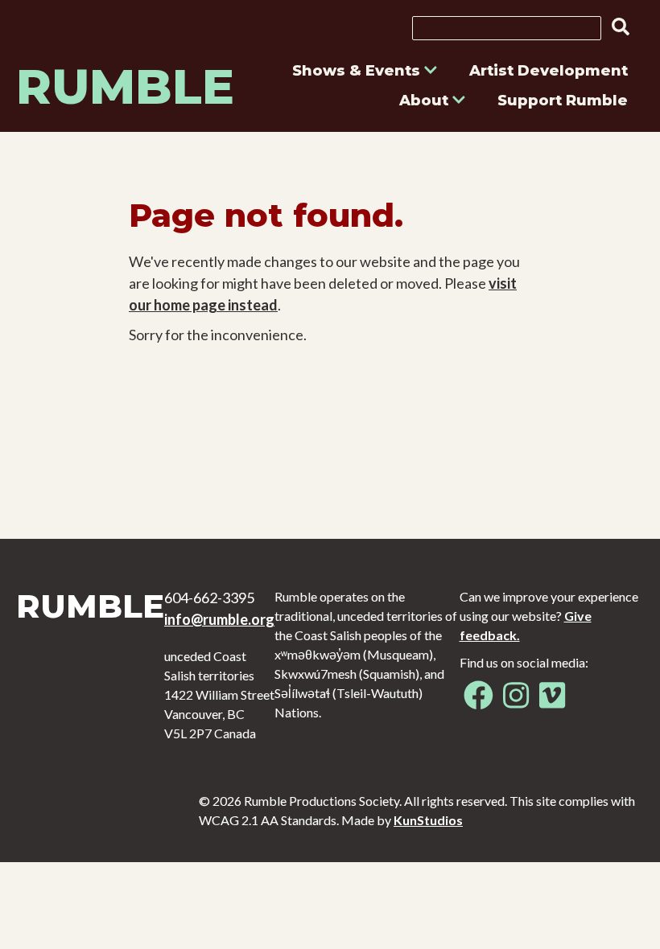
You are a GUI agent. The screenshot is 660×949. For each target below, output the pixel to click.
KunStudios (428, 820)
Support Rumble (562, 100)
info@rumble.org (219, 619)
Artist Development (548, 71)
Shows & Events (358, 71)
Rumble (125, 86)
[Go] (616, 26)
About (425, 100)
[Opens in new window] (478, 701)
